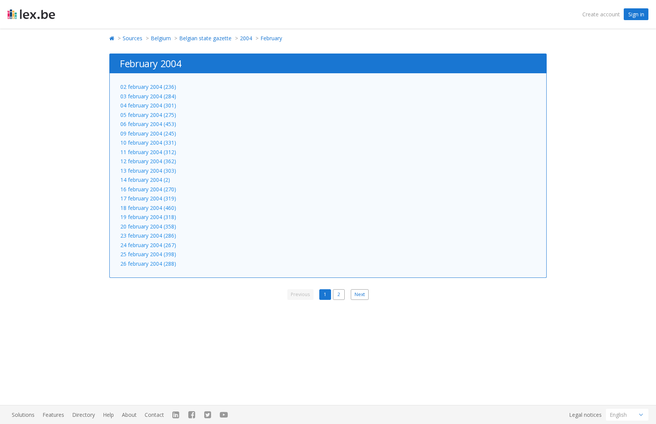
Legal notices (585, 414)
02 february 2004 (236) (148, 86)
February (271, 38)
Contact (154, 414)
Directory (83, 414)
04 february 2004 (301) (148, 105)
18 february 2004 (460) (148, 207)
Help (108, 414)
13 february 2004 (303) (148, 170)
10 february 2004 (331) (148, 142)
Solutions (23, 414)
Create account (601, 14)
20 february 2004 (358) (148, 226)
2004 (246, 38)
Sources (132, 38)
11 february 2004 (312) (148, 152)
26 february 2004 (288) (148, 263)
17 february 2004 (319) (148, 198)
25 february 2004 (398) (148, 254)
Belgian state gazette (205, 38)
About (129, 414)
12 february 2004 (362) (148, 161)
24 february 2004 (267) (148, 245)
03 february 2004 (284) (148, 96)
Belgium (161, 38)
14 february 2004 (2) (145, 179)
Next (360, 294)
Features (53, 414)
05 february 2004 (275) (148, 114)
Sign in (636, 14)
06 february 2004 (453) (148, 124)
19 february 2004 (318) (148, 217)
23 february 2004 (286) (148, 235)
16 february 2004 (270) (148, 189)
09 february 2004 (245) (148, 133)
